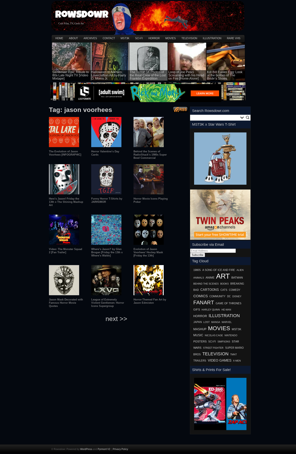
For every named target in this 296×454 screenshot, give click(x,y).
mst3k (236, 329)
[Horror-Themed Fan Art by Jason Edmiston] (149, 294)
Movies (170, 38)
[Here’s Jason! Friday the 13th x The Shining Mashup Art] (64, 193)
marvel (227, 322)
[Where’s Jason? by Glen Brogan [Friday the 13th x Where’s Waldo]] (106, 243)
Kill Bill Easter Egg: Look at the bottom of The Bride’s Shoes (224, 75)
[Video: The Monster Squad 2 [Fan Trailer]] (64, 243)
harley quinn (211, 309)
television (215, 353)
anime (210, 277)
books (224, 283)
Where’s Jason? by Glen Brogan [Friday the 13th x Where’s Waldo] (107, 252)
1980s (197, 270)
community (217, 296)
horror (200, 316)
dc (229, 296)
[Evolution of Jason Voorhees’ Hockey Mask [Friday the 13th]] (149, 243)
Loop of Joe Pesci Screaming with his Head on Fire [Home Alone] (186, 75)
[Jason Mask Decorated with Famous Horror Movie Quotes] (64, 294)
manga (215, 322)
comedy (234, 289)
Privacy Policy (120, 449)
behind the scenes (206, 283)
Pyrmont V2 (104, 449)
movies (219, 328)
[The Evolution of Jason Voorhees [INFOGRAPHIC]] (64, 146)
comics (200, 296)
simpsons (223, 341)
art (223, 276)
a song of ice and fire (218, 270)
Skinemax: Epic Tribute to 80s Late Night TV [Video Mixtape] (70, 75)
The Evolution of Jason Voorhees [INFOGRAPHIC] (65, 153)
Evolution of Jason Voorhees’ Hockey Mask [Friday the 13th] (148, 252)
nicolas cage (214, 335)
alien (240, 270)
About (73, 38)
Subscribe (197, 254)
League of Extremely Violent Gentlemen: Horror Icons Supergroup (107, 302)
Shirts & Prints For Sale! (211, 370)
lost (206, 322)
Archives (90, 38)
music (198, 335)
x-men (237, 360)
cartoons (209, 289)
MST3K (125, 38)
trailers (199, 360)
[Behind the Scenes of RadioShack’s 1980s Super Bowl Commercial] (149, 146)
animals (198, 277)
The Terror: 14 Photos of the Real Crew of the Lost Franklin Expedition (148, 75)
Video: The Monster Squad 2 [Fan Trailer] (65, 251)
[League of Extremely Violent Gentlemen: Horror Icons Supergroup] (106, 294)
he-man (226, 309)
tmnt (233, 354)
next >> (116, 318)
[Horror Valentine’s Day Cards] (106, 146)
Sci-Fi (139, 38)
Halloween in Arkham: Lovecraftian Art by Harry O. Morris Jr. (108, 75)
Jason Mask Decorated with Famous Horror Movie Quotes (66, 302)
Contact (109, 38)
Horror (154, 38)
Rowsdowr (81, 15)
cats (223, 290)
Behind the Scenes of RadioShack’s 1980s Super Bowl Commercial (150, 154)
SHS (197, 431)
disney (236, 296)
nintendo (231, 335)
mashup (199, 329)
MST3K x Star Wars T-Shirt (214, 124)
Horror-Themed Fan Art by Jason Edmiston (150, 301)
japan (197, 322)
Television (189, 38)
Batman (237, 277)
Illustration (212, 38)
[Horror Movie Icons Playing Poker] (149, 193)
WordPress (86, 449)
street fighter (213, 347)
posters (200, 341)
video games (219, 360)
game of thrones (228, 303)
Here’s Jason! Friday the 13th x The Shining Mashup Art (66, 202)
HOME (59, 38)
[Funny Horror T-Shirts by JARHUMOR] (106, 193)
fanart (203, 302)
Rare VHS (233, 38)
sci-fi (212, 341)
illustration (224, 315)
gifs (196, 309)
